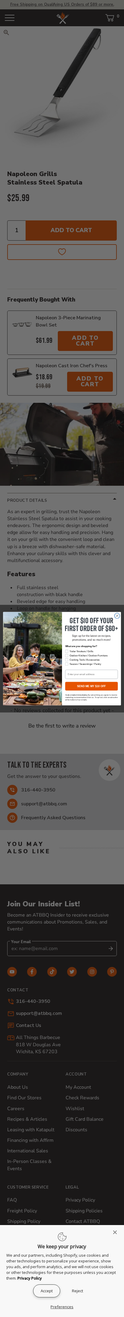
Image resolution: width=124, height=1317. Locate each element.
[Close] (117, 1232)
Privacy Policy (29, 1278)
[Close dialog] (117, 615)
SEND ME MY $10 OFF (91, 685)
